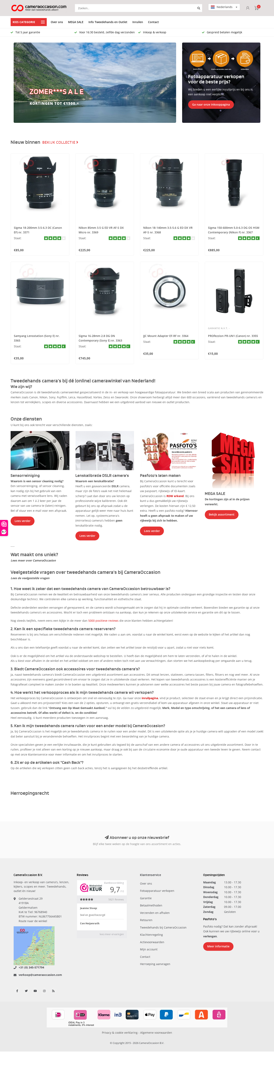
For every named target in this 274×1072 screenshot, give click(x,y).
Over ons (57, 22)
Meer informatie (218, 946)
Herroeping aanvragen (155, 964)
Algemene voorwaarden (156, 1032)
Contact (153, 22)
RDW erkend (175, 496)
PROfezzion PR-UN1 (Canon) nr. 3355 (233, 336)
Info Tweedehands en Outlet (107, 22)
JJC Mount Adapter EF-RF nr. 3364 (165, 336)
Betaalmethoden (151, 905)
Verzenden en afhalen (155, 913)
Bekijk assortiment (221, 514)
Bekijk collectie (59, 142)
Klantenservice (150, 875)
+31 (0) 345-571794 (31, 967)
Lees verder (22, 521)
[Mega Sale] (234, 459)
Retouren (146, 920)
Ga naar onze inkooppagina (211, 104)
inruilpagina (150, 698)
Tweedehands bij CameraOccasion (163, 927)
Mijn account (148, 949)
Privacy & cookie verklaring (120, 1032)
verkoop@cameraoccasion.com (40, 975)
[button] (19, 83)
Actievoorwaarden (152, 942)
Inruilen (137, 22)
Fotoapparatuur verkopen (157, 891)
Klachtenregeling (151, 935)
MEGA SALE (75, 22)
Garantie (146, 898)
